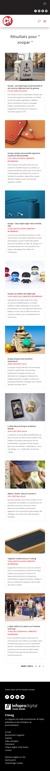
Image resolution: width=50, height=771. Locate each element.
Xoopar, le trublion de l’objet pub (21, 294)
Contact (8, 750)
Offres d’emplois (11, 741)
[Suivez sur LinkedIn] (42, 11)
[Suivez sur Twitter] (39, 11)
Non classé (22, 364)
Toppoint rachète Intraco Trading (22, 558)
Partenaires (9, 744)
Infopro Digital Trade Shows (16, 747)
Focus (20, 296)
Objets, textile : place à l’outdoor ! (22, 493)
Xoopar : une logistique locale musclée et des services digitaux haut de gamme (25, 87)
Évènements (23, 631)
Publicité (8, 738)
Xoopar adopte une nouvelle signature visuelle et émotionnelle (24, 154)
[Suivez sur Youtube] (46, 11)
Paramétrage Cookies (14, 763)
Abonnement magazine (14, 735)
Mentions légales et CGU (15, 757)
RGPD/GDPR (10, 760)
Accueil (8, 732)
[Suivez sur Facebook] (35, 11)
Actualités (23, 91)
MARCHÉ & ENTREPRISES (32, 296)
